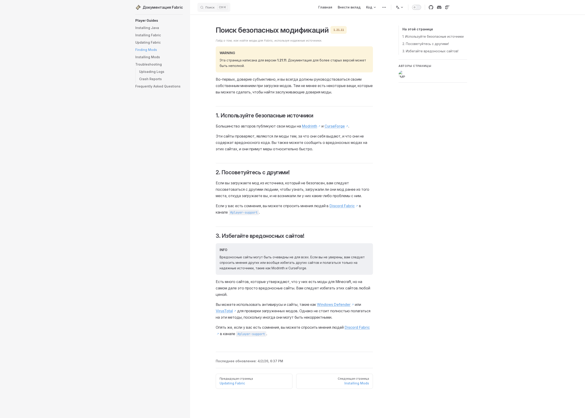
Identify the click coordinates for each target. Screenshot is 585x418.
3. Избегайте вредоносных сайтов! (430, 51)
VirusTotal (224, 311)
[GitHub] (431, 7)
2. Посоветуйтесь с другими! (425, 44)
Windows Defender (334, 304)
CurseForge (334, 126)
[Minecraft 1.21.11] (384, 7)
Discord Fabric (342, 206)
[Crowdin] (447, 7)
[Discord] (439, 7)
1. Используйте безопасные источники (433, 36)
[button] (159, 64)
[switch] (416, 7)
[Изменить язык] (399, 7)
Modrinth (309, 126)
